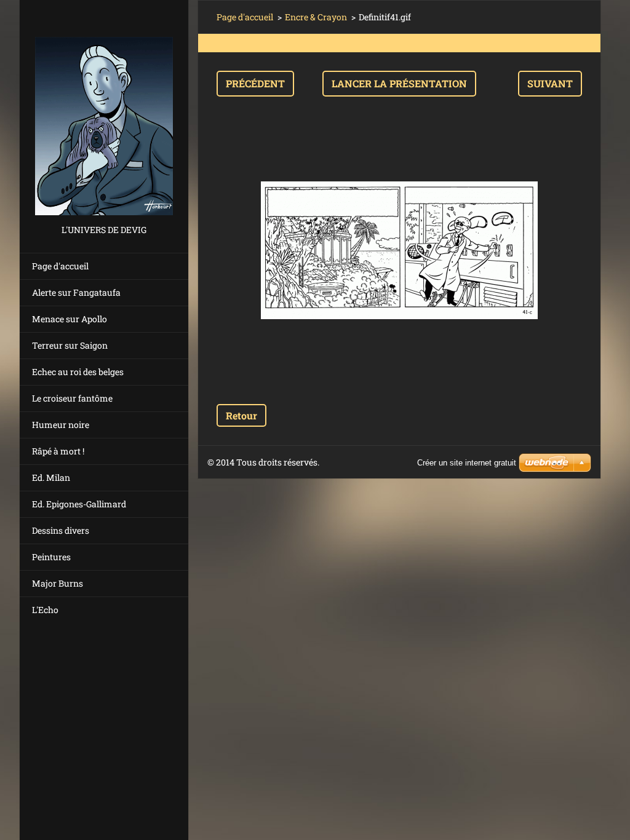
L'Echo (45, 610)
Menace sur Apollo (69, 319)
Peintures (51, 557)
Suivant (550, 83)
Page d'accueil (60, 266)
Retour (241, 415)
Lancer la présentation (399, 83)
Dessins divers (60, 530)
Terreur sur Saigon (70, 345)
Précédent (255, 83)
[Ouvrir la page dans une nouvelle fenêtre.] (399, 250)
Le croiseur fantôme (72, 398)
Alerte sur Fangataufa (76, 292)
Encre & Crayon (316, 17)
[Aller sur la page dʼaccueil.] (104, 111)
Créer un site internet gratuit (466, 462)
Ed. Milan (51, 477)
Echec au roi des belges (78, 372)
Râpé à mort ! (58, 451)
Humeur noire (60, 424)
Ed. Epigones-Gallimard (79, 504)
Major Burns (57, 583)
